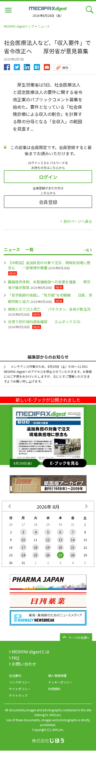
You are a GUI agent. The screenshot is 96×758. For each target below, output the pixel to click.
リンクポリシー (19, 682)
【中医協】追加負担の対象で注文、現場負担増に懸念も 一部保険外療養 (49, 265)
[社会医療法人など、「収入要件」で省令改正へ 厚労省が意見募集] (37, 65)
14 (72, 539)
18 (35, 547)
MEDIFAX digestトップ (19, 26)
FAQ (15, 658)
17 (23, 547)
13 (60, 539)
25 (35, 555)
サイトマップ (18, 695)
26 (48, 555)
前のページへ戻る (77, 221)
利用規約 (54, 689)
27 (60, 555)
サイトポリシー (19, 689)
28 (72, 555)
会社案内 (15, 675)
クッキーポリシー (60, 682)
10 (23, 539)
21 (72, 547)
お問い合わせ (24, 664)
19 (48, 547)
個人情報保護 (57, 675)
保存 (65, 67)
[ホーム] (48, 8)
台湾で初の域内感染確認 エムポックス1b (44, 321)
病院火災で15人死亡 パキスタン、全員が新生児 (49, 309)
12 (48, 539)
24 (23, 555)
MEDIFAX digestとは (30, 652)
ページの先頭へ (79, 637)
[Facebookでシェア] (7, 65)
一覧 (86, 250)
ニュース (44, 26)
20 (60, 547)
